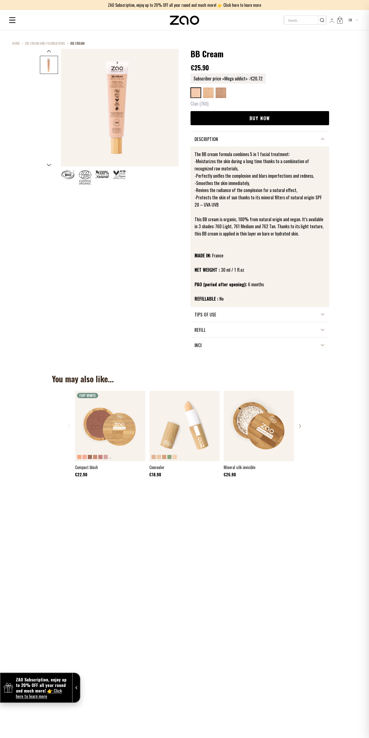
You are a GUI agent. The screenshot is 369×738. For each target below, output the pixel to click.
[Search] (322, 20)
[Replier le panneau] (76, 688)
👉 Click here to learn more (239, 5)
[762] (221, 92)
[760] (196, 92)
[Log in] (331, 20)
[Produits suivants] (300, 426)
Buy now (260, 118)
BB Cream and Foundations (45, 43)
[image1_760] (48, 64)
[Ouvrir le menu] (12, 20)
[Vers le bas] (49, 165)
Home (16, 43)
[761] (208, 92)
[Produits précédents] (69, 426)
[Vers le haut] (49, 51)
